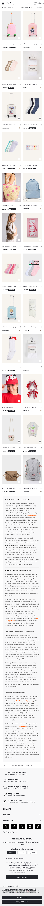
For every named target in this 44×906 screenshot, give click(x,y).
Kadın (11, 852)
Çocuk (32, 853)
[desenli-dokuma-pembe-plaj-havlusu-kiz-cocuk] (32, 227)
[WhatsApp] (6, 826)
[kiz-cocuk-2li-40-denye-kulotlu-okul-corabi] (32, 65)
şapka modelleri (32, 515)
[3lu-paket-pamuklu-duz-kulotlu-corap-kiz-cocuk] (32, 308)
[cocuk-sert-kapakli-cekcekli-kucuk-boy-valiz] (11, 25)
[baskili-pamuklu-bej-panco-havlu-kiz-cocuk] (32, 429)
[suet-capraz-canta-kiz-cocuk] (11, 469)
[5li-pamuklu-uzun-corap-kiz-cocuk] (32, 106)
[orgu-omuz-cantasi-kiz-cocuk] (11, 187)
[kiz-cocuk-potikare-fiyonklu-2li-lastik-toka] (32, 388)
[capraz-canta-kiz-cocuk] (11, 429)
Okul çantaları (23, 726)
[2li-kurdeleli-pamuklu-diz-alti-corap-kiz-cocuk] (11, 348)
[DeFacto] (12, 3)
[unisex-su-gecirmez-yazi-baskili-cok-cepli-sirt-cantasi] (32, 187)
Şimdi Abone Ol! (22, 877)
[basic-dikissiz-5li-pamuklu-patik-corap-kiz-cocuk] (11, 65)
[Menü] (3, 3)
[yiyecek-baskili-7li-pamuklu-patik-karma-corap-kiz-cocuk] (32, 146)
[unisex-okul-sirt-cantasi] (32, 469)
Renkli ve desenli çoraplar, (24, 701)
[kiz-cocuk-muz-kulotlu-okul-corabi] (32, 348)
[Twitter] (22, 826)
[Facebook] (14, 826)
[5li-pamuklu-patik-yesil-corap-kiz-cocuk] (11, 146)
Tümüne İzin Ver (22, 902)
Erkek (22, 853)
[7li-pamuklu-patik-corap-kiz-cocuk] (11, 268)
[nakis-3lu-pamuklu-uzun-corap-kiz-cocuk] (32, 268)
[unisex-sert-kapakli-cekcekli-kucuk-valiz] (32, 25)
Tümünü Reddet (22, 897)
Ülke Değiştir (11, 832)
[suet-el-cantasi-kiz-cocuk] (11, 227)
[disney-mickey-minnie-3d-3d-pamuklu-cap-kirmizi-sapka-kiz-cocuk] (11, 388)
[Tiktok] (38, 826)
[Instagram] (30, 826)
